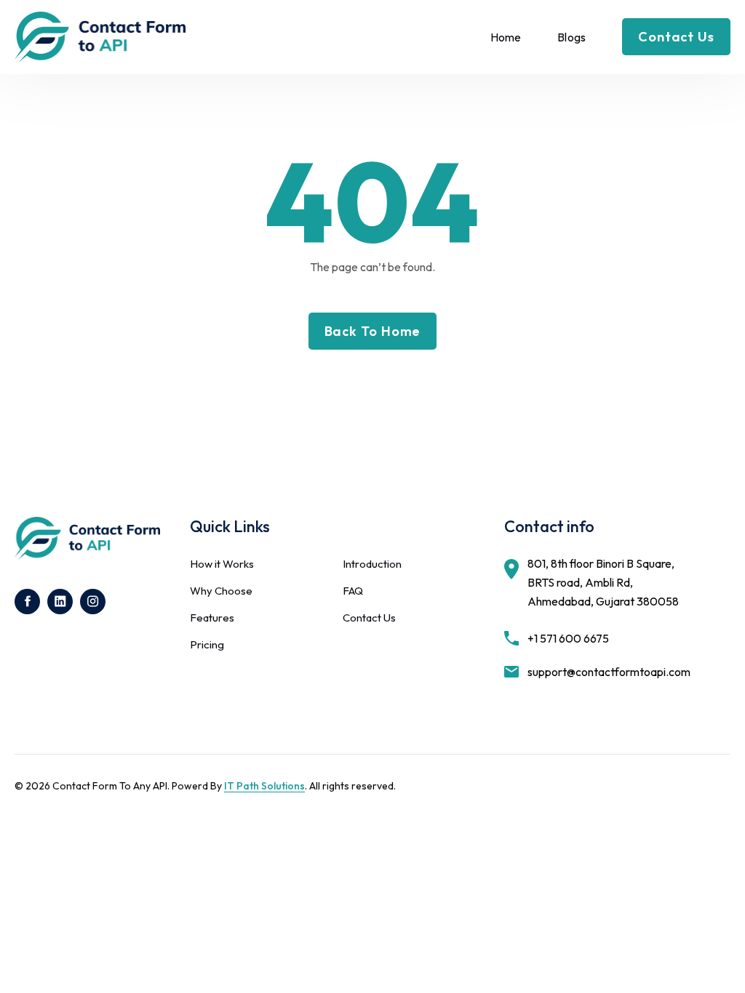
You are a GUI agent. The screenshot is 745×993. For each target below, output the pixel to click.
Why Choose (221, 591)
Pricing (207, 644)
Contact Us (369, 617)
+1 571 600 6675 (568, 638)
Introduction (372, 564)
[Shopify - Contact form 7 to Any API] (100, 37)
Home (506, 37)
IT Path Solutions (264, 785)
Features (212, 617)
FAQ (353, 591)
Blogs (571, 37)
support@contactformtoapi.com (608, 671)
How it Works (222, 564)
